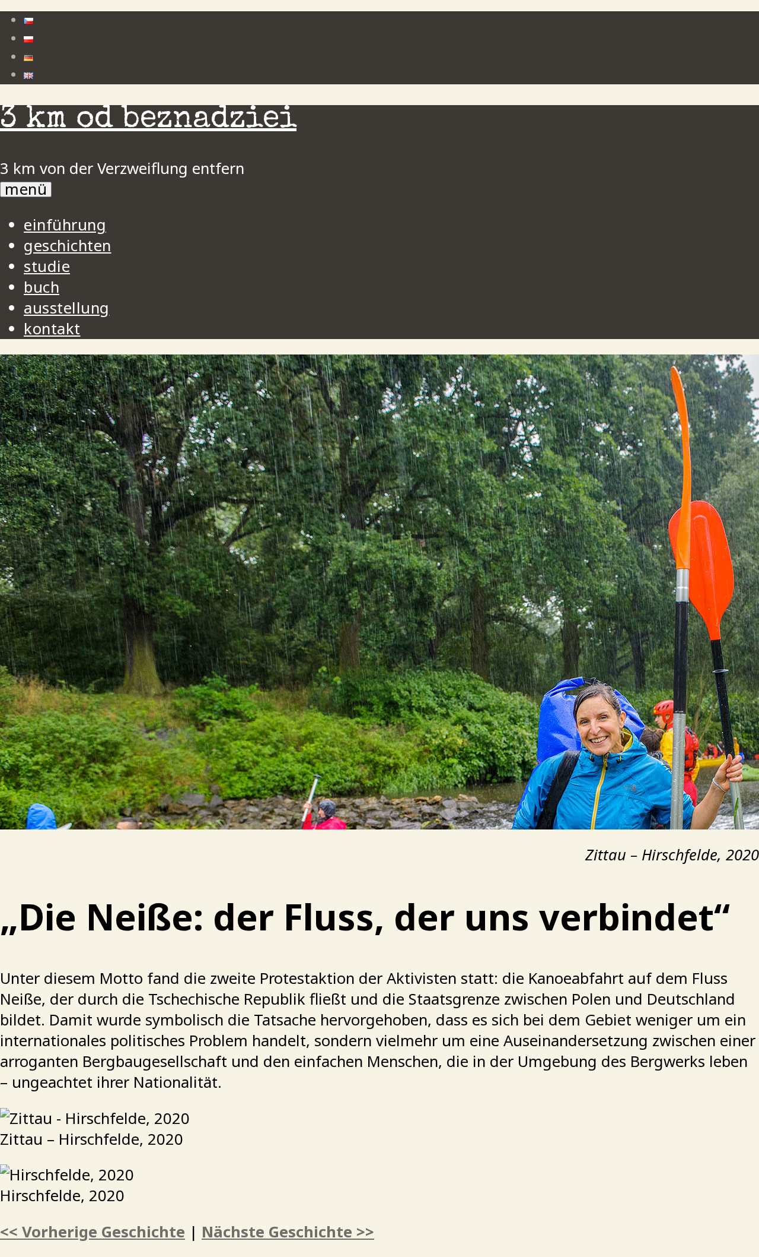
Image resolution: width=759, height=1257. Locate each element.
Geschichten (67, 245)
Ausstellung (67, 307)
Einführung (65, 224)
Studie (47, 266)
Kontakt (52, 328)
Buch (41, 287)
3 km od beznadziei (148, 120)
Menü (26, 189)
